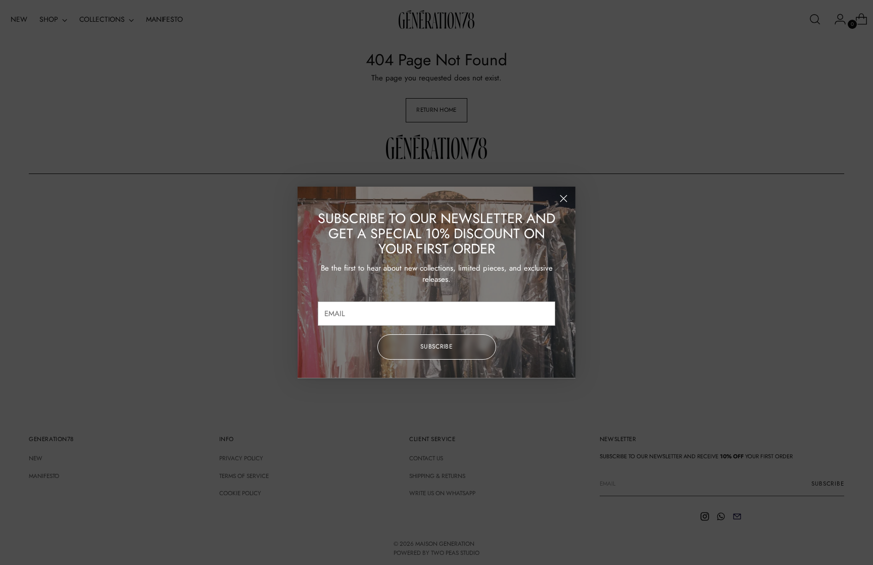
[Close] (563, 198)
